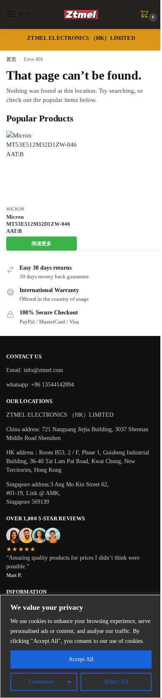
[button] (146, 15)
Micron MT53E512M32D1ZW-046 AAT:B (38, 224)
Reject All (116, 682)
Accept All (81, 659)
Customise (41, 682)
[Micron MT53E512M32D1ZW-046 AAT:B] (41, 166)
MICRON (15, 209)
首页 (11, 59)
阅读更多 (42, 243)
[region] (81, 646)
